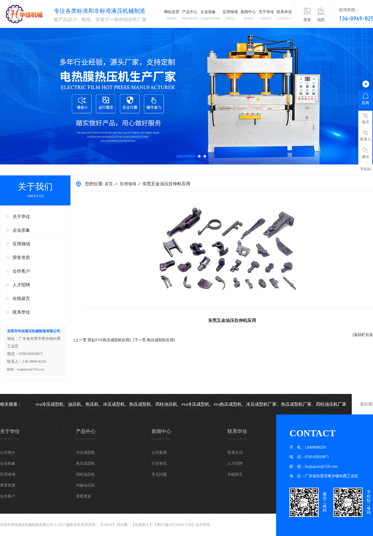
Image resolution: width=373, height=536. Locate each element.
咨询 (365, 103)
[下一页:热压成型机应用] (154, 340)
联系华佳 (284, 15)
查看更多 (83, 496)
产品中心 (190, 15)
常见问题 (159, 474)
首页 (109, 184)
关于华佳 (266, 15)
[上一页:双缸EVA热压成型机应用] (102, 340)
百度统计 (142, 525)
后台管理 (203, 525)
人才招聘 (21, 284)
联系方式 (235, 452)
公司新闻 (159, 452)
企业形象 (210, 15)
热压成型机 (85, 463)
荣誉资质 (21, 257)
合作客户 (21, 271)
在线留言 (21, 298)
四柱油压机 (85, 474)
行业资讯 (159, 463)
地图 (321, 20)
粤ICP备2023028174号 (174, 525)
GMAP (107, 525)
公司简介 (7, 452)
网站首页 (171, 15)
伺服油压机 (85, 485)
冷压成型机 (85, 452)
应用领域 (230, 15)
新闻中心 (248, 15)
